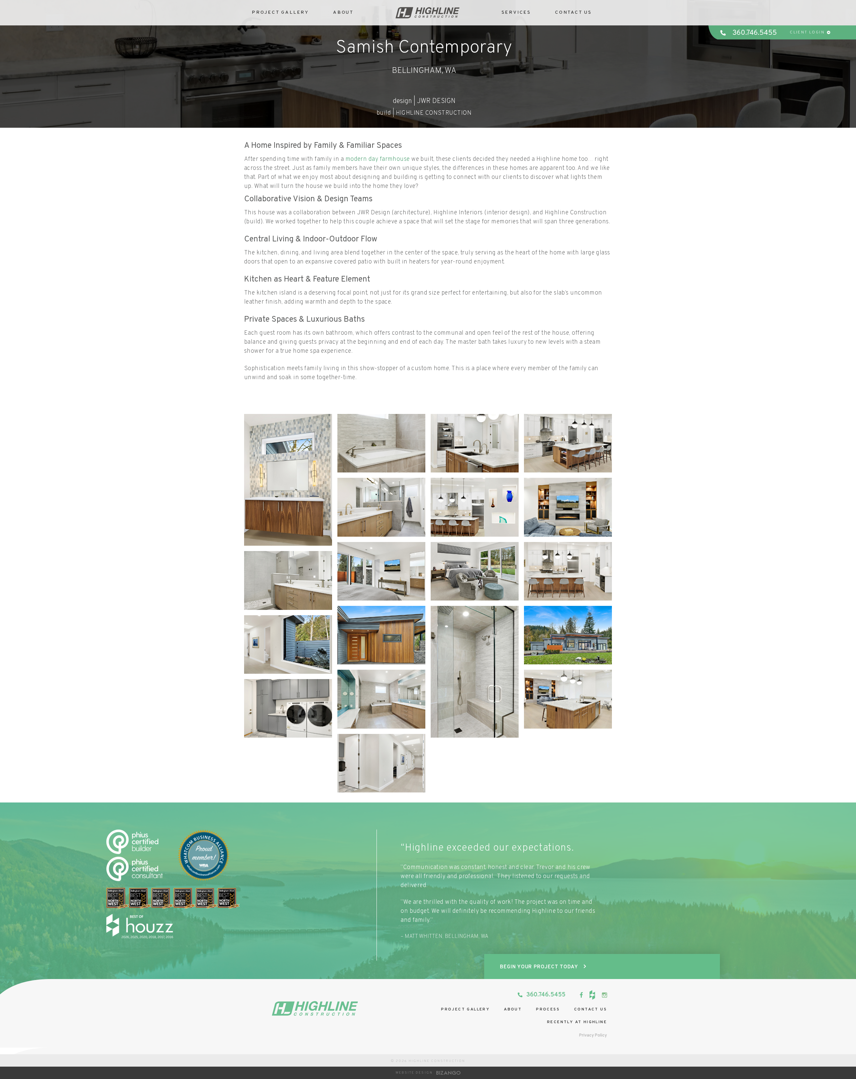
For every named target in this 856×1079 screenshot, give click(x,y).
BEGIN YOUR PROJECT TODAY (539, 967)
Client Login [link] (807, 32)
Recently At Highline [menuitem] (577, 1022)
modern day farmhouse (377, 159)
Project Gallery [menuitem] (465, 1009)
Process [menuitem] (548, 1009)
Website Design (414, 1073)
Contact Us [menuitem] (573, 12)
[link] (581, 995)
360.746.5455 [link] (754, 32)
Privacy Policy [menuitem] (593, 1035)
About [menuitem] (513, 1009)
